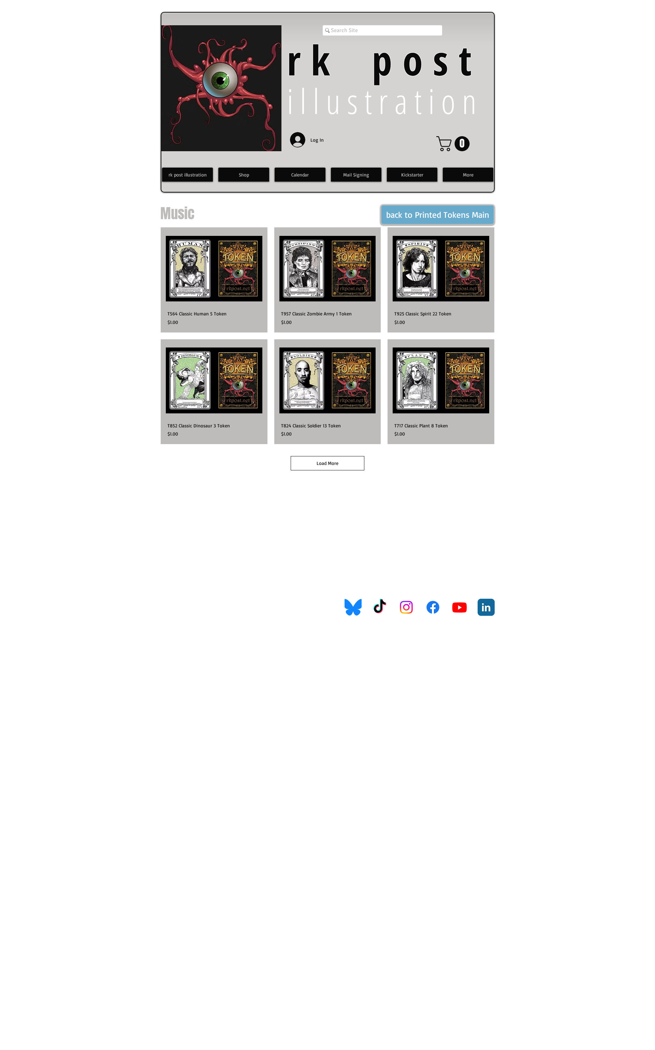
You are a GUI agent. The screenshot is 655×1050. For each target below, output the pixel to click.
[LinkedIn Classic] (486, 607)
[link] (454, 143)
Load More (327, 463)
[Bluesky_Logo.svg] (353, 607)
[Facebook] (432, 607)
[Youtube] (459, 607)
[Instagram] (406, 607)
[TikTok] (379, 607)
